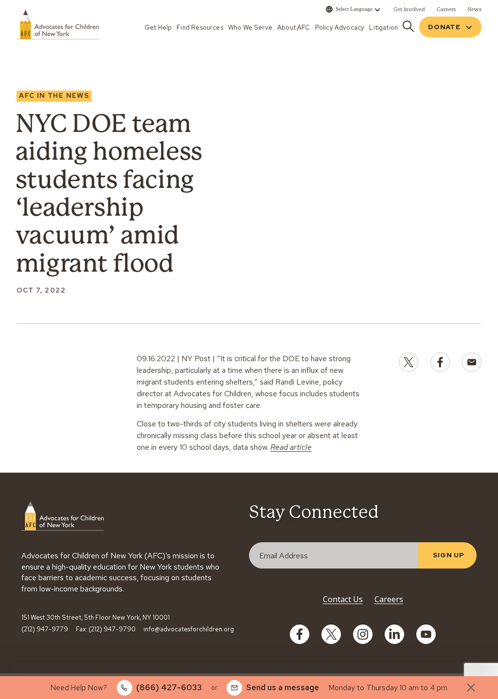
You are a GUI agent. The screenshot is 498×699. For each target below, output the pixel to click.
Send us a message (282, 687)
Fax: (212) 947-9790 (106, 629)
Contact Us (343, 599)
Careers (388, 599)
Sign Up (448, 555)
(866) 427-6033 (169, 687)
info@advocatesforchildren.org (188, 629)
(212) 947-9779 (44, 629)
